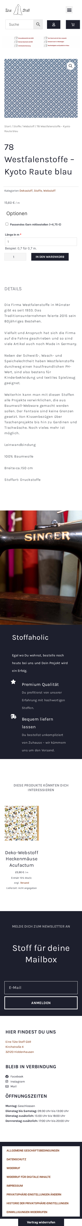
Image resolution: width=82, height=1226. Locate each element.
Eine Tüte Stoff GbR (18, 1041)
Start (7, 126)
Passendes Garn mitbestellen (35, 224)
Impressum (15, 1185)
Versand (24, 882)
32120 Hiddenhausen (19, 1051)
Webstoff (28, 126)
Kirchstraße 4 (14, 1046)
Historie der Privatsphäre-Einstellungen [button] (37, 1203)
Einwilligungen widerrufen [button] (27, 1212)
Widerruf (13, 1168)
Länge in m (13, 234)
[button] (69, 9)
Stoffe (17, 126)
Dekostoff (26, 190)
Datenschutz (16, 1159)
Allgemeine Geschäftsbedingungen (33, 1150)
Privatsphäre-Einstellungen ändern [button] (34, 1194)
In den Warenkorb (50, 256)
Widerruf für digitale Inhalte (29, 1177)
